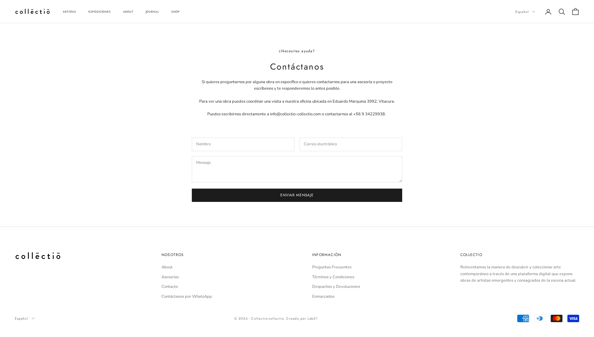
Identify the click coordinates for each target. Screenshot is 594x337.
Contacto (169, 286)
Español (522, 11)
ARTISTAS (69, 12)
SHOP (175, 12)
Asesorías (170, 277)
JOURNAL (152, 12)
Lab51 (313, 318)
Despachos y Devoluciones (336, 286)
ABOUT (128, 12)
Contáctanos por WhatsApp (186, 296)
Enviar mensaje (296, 195)
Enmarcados (323, 296)
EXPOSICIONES (99, 12)
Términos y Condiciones (333, 277)
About (167, 267)
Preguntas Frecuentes (331, 267)
